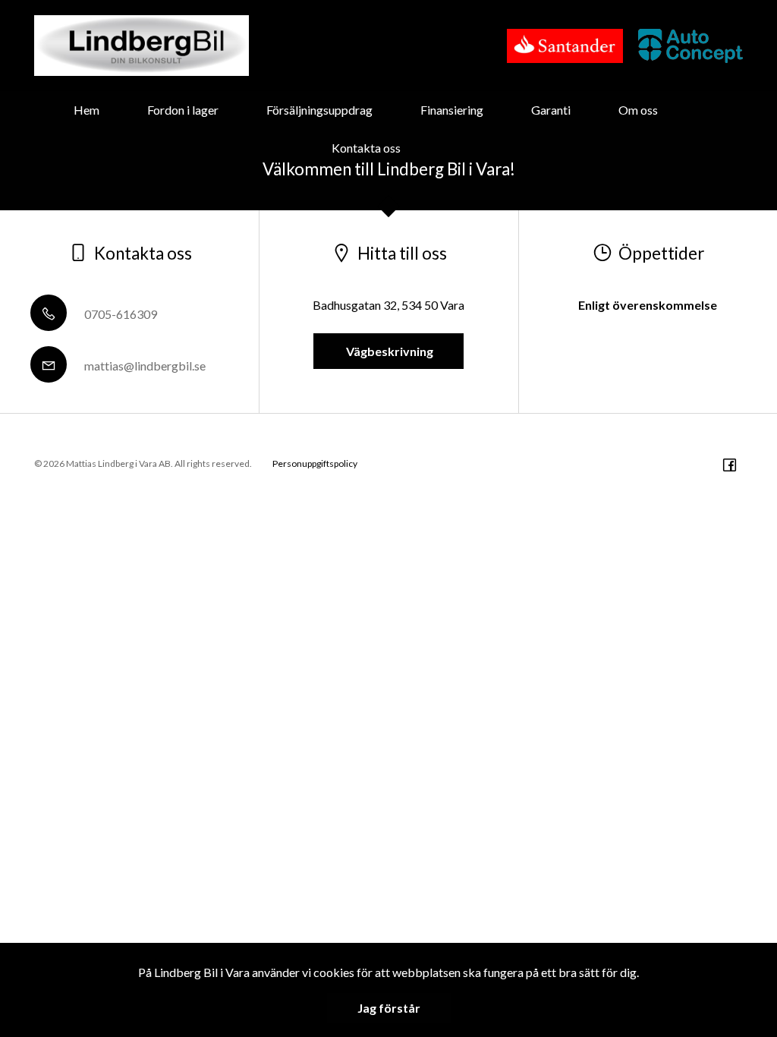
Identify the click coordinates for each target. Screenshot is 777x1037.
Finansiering (451, 109)
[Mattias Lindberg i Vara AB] (141, 45)
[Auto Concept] (690, 46)
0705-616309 (119, 314)
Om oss (638, 109)
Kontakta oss (366, 147)
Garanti (551, 109)
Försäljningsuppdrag (319, 109)
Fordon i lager (183, 109)
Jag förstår (388, 1008)
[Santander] (565, 46)
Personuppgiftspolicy (314, 463)
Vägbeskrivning (388, 351)
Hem (86, 109)
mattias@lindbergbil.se (144, 365)
